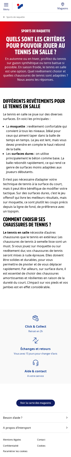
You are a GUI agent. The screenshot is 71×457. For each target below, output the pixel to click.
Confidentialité (10, 445)
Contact (41, 439)
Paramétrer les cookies (15, 451)
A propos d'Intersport (17, 428)
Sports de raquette (15, 17)
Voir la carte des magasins (35, 403)
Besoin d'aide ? (12, 417)
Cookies (41, 445)
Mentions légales (12, 439)
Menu (6, 9)
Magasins (62, 8)
